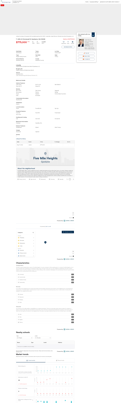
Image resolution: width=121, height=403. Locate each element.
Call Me (87, 53)
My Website (87, 59)
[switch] (63, 43)
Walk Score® (48, 226)
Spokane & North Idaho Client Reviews (110, 2)
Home (86, 1)
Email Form (87, 56)
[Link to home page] (6, 2)
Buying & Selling (94, 2)
